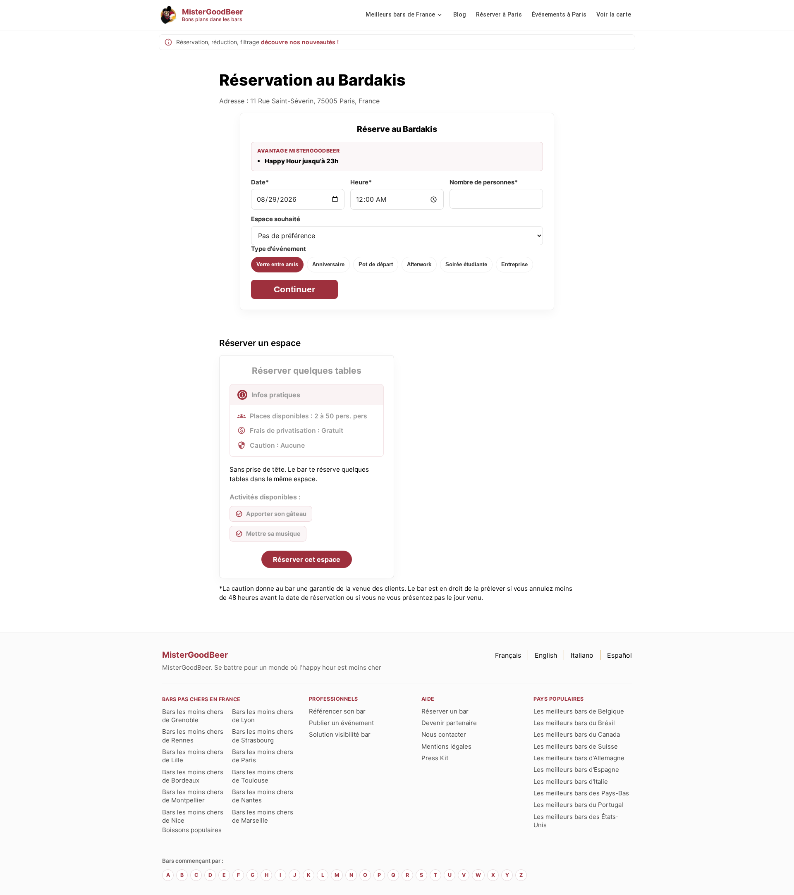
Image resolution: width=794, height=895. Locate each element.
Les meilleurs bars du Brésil (574, 723)
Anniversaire (328, 264)
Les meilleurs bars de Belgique (578, 711)
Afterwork (419, 264)
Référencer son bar (337, 711)
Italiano (582, 655)
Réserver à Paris (499, 14)
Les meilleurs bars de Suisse (575, 746)
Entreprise (514, 264)
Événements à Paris (559, 14)
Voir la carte (613, 14)
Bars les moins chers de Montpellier (192, 796)
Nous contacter (443, 734)
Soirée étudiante (466, 264)
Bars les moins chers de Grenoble (192, 716)
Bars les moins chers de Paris (262, 756)
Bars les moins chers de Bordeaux (192, 776)
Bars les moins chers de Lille (192, 756)
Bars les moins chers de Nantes (262, 796)
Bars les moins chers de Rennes (192, 736)
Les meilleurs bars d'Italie (570, 781)
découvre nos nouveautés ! (300, 41)
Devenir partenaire (449, 723)
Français (508, 655)
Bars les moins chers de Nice (192, 816)
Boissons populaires (192, 830)
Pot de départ (376, 264)
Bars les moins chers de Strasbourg (262, 736)
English (546, 655)
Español (619, 655)
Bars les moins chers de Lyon (262, 716)
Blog (459, 14)
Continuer (294, 289)
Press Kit (434, 758)
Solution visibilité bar (340, 734)
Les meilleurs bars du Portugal (578, 805)
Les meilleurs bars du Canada (576, 734)
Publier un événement (341, 723)
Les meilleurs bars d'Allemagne (578, 758)
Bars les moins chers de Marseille (262, 816)
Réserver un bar (445, 711)
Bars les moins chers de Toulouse (262, 776)
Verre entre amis (277, 264)
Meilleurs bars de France (400, 14)
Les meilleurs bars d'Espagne (576, 769)
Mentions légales (446, 746)
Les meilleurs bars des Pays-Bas (581, 793)
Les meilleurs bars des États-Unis (576, 821)
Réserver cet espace (306, 559)
